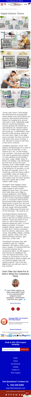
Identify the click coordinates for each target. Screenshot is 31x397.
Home (2, 9)
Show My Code (24, 349)
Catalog (15, 367)
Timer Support (15, 373)
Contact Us (15, 370)
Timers (15, 361)
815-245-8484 (17, 385)
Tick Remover (15, 364)
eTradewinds (13, 391)
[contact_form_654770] (27, 393)
